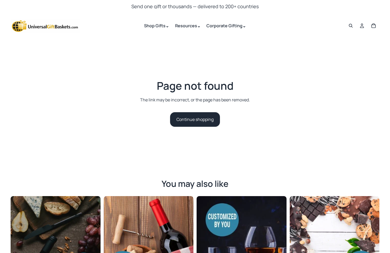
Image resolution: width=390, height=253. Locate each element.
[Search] (351, 25)
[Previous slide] (19, 241)
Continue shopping (195, 119)
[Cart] (373, 25)
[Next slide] (93, 241)
